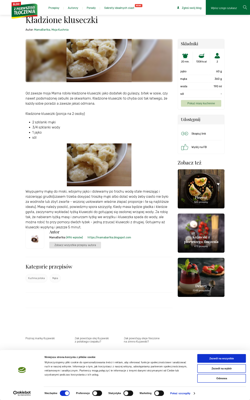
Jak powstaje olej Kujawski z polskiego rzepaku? (92, 340)
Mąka (55, 278)
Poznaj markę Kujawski (40, 338)
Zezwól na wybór (222, 368)
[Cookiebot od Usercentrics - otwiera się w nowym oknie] (22, 393)
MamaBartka (42, 29)
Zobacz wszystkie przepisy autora (75, 245)
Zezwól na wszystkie (221, 358)
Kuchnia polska (36, 278)
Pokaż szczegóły (180, 393)
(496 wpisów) (74, 237)
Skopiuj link (198, 133)
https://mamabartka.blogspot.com (109, 237)
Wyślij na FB (199, 147)
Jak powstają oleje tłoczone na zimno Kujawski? (142, 340)
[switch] (97, 393)
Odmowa (221, 378)
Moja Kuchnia (60, 29)
